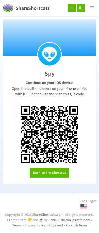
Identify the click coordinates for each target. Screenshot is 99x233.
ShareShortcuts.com (47, 214)
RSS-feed (55, 225)
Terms (17, 225)
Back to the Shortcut (49, 173)
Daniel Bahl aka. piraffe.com (69, 220)
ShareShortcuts (32, 8)
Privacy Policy (35, 225)
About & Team (76, 225)
